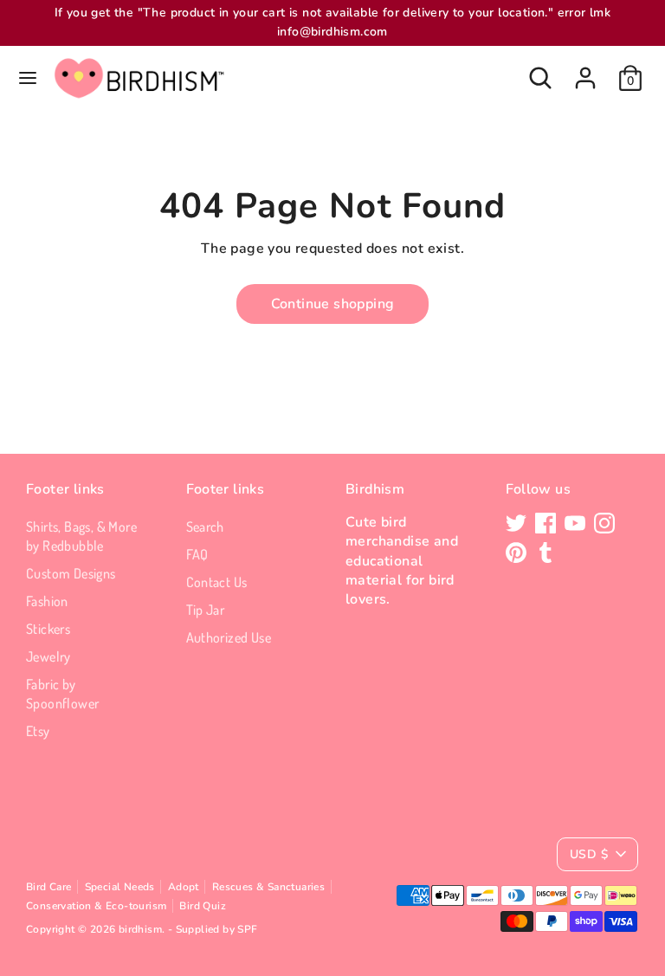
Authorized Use (229, 637)
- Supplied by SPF (213, 929)
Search (205, 526)
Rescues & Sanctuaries (268, 887)
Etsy (38, 731)
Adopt (183, 887)
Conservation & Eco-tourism (96, 906)
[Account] (585, 70)
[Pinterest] (516, 552)
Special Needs (120, 887)
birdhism (140, 929)
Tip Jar (205, 609)
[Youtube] (575, 523)
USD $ (589, 854)
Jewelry (48, 656)
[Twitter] (516, 523)
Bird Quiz (202, 906)
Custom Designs (71, 573)
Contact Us (217, 582)
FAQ (197, 554)
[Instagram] (604, 523)
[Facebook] (545, 523)
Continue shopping (333, 303)
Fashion (47, 601)
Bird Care (49, 887)
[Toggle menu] (27, 78)
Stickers (48, 628)
